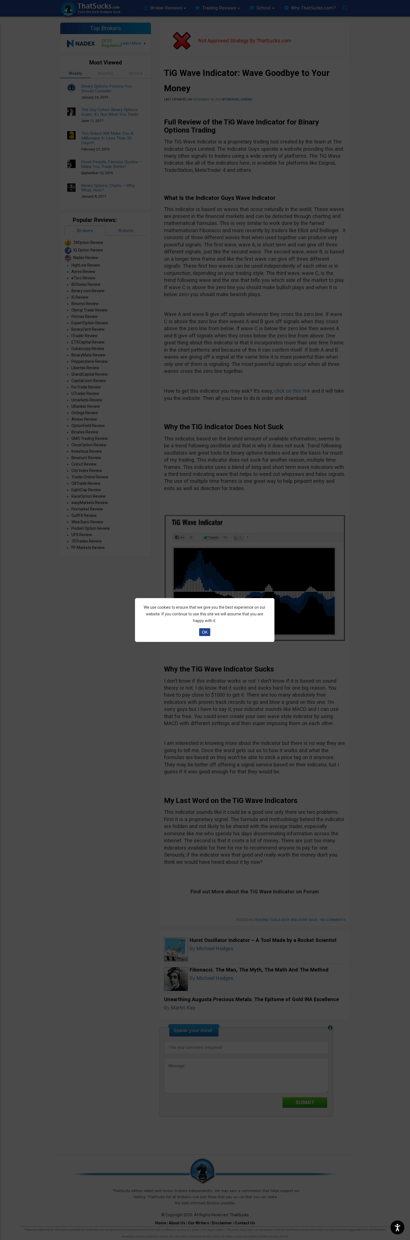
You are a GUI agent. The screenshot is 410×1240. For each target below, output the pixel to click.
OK (205, 632)
